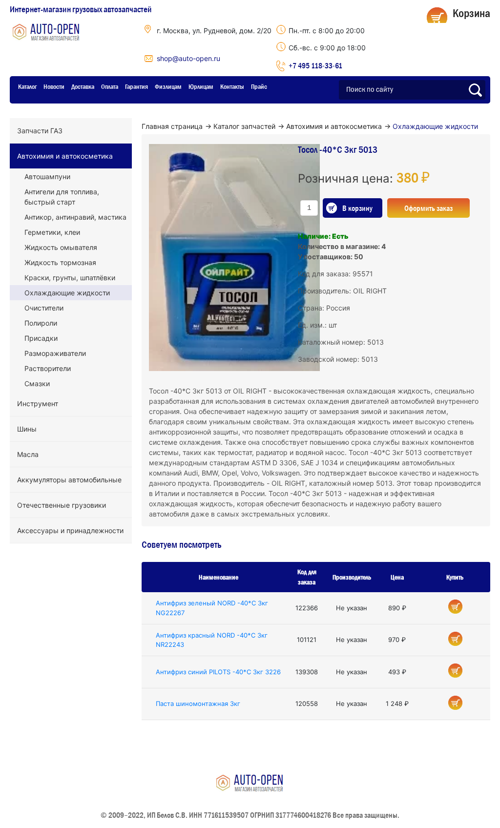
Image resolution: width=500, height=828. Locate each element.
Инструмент (37, 403)
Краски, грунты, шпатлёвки (69, 277)
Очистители (43, 308)
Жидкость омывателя (60, 247)
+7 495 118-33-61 (315, 65)
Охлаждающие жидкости (67, 293)
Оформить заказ (428, 208)
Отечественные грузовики (61, 505)
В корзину (357, 208)
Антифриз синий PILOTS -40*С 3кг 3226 (218, 672)
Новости (53, 86)
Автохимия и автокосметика (65, 156)
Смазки (37, 383)
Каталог (27, 86)
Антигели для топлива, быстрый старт (61, 196)
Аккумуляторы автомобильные (69, 480)
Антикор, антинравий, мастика (75, 217)
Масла (28, 454)
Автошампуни (47, 176)
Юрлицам (200, 86)
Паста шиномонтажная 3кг (198, 703)
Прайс (259, 86)
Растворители (47, 368)
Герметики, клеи (52, 232)
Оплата (109, 86)
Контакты (232, 86)
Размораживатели (55, 353)
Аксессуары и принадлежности (70, 530)
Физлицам (168, 86)
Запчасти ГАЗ (39, 130)
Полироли (40, 323)
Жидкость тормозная (60, 262)
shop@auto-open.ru (188, 58)
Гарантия (136, 86)
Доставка (82, 86)
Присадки (41, 338)
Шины (27, 429)
